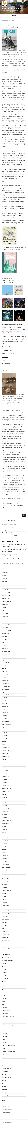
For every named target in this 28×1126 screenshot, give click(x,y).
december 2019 (6, 779)
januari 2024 (5, 648)
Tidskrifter (5, 1086)
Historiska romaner (7, 1022)
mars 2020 (5, 771)
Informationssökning (7, 1025)
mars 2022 (5, 706)
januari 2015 (5, 908)
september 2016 (6, 867)
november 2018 (6, 817)
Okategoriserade (6, 1068)
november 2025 (6, 595)
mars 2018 (5, 835)
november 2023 (6, 654)
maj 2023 (4, 668)
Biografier (4, 966)
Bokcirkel (4, 975)
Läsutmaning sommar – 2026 (9, 535)
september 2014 (6, 919)
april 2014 (4, 928)
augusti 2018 (5, 823)
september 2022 (6, 692)
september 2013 (6, 949)
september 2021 (6, 724)
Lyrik (3, 1048)
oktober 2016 (5, 864)
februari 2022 (5, 709)
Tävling (4, 1080)
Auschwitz (4, 963)
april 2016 (4, 876)
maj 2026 (4, 578)
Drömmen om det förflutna (9, 524)
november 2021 (6, 718)
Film (3, 1004)
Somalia (4, 1074)
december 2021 (6, 715)
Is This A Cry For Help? (7, 527)
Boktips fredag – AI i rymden (9, 533)
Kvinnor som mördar (18, 563)
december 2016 (6, 858)
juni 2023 (4, 665)
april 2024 (4, 642)
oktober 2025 (5, 598)
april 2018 (4, 832)
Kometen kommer (9, 247)
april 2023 (4, 671)
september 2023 (6, 660)
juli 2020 (4, 759)
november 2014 (6, 914)
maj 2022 (4, 700)
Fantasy (4, 1001)
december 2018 (6, 814)
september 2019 (6, 788)
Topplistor (4, 1089)
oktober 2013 (5, 946)
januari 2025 (5, 619)
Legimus (6, 501)
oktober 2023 (5, 657)
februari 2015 (5, 905)
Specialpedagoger (6, 1077)
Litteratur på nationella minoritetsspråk (12, 324)
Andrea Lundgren (6, 957)
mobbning (4, 1054)
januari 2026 (5, 590)
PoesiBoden (5, 1071)
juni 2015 (4, 893)
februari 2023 (5, 677)
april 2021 (4, 738)
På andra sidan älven (9, 371)
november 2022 (6, 686)
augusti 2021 (5, 727)
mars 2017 (4, 849)
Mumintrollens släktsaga (10, 27)
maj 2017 (4, 846)
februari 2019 (5, 808)
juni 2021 (4, 733)
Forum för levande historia (9, 1016)
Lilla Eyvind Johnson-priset (9, 1045)
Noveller (4, 1065)
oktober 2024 (5, 627)
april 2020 (4, 768)
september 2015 (6, 890)
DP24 (3, 987)
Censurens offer (6, 546)
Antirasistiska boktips (7, 960)
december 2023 (6, 651)
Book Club (4, 984)
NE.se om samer (6, 363)
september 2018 (6, 820)
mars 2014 (5, 931)
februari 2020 (5, 773)
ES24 (3, 995)
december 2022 (6, 683)
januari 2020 (5, 776)
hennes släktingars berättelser (11, 415)
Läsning (4, 1039)
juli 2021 (4, 730)
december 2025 (6, 592)
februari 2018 (5, 838)
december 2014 (6, 911)
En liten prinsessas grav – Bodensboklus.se (13, 549)
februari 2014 (5, 934)
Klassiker (4, 1027)
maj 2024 (4, 639)
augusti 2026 (5, 572)
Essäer (4, 998)
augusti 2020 (5, 756)
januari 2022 (5, 712)
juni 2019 (4, 797)
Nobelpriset (5, 1063)
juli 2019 (4, 794)
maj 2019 (4, 800)
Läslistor (4, 1033)
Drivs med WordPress (7, 1122)
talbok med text (16, 215)
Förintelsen (5, 1013)
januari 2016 (5, 881)
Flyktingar (4, 1007)
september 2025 (6, 601)
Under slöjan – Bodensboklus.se (10, 554)
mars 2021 (4, 741)
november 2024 (6, 625)
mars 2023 (5, 674)
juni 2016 (4, 870)
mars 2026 (5, 584)
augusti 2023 (5, 663)
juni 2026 (4, 575)
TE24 (3, 1083)
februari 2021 (5, 744)
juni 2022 (4, 698)
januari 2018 (5, 841)
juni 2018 (4, 826)
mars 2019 (5, 806)
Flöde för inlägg (6, 1106)
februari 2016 (5, 879)
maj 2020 (4, 765)
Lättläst (4, 1042)
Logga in (4, 1104)
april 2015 (4, 899)
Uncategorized (6, 1092)
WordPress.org (6, 1112)
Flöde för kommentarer (8, 1109)
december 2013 (6, 940)
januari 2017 (5, 855)
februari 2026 (5, 587)
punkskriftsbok (6, 217)
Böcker (4, 972)
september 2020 (6, 753)
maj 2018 (4, 829)
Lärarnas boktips (6, 1030)
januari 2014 (5, 937)
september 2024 (6, 630)
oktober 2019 (5, 785)
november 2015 (6, 887)
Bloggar (4, 969)
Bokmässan (5, 978)
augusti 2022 (5, 695)
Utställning (5, 1095)
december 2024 (6, 622)
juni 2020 (4, 762)
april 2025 (4, 610)
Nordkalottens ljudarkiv (8, 353)
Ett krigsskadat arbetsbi (8, 530)
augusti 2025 (5, 604)
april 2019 (4, 803)
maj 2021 (4, 735)
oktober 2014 (5, 916)
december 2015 (6, 884)
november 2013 (6, 943)
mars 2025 (5, 613)
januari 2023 (5, 680)
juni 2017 (4, 843)
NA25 (3, 1060)
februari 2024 (5, 645)
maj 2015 (4, 896)
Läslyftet (4, 1036)
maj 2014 (4, 925)
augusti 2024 (5, 633)
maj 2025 (4, 607)
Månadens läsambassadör (8, 1051)
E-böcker (4, 990)
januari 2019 (5, 811)
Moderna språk (6, 1057)
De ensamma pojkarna (7, 551)
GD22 (3, 1019)
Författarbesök (6, 1010)
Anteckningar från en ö (13, 220)
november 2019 (6, 782)
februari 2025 (5, 616)
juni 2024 (4, 636)
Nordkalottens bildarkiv (8, 350)
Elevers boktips (6, 992)
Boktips (4, 981)
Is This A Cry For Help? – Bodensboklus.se (12, 544)
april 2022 (4, 703)
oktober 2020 (5, 750)
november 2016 (6, 861)
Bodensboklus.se (12, 8)
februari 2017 (5, 852)
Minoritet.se (5, 357)
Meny (14, 15)
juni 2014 (4, 922)
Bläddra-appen (6, 338)
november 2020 (6, 747)
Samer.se (4, 360)
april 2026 (4, 581)
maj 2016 (4, 873)
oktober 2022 (5, 689)
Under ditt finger (17, 558)
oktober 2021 (5, 721)
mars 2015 (5, 902)
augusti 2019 (5, 791)
